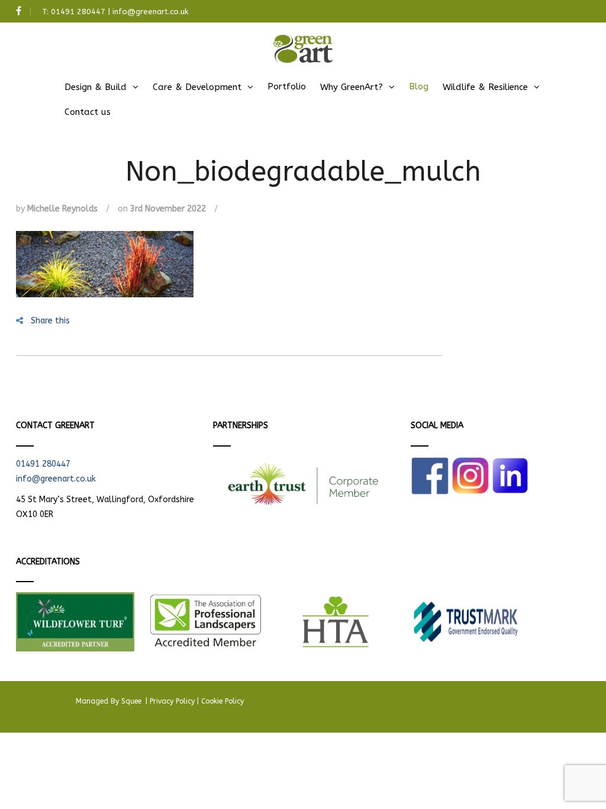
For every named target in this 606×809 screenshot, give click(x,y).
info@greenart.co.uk (150, 11)
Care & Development (197, 87)
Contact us (88, 112)
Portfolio (286, 86)
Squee (132, 701)
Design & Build (96, 87)
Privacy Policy (172, 701)
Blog (418, 86)
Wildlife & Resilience (485, 87)
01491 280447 (78, 11)
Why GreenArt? (351, 87)
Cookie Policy (222, 701)
